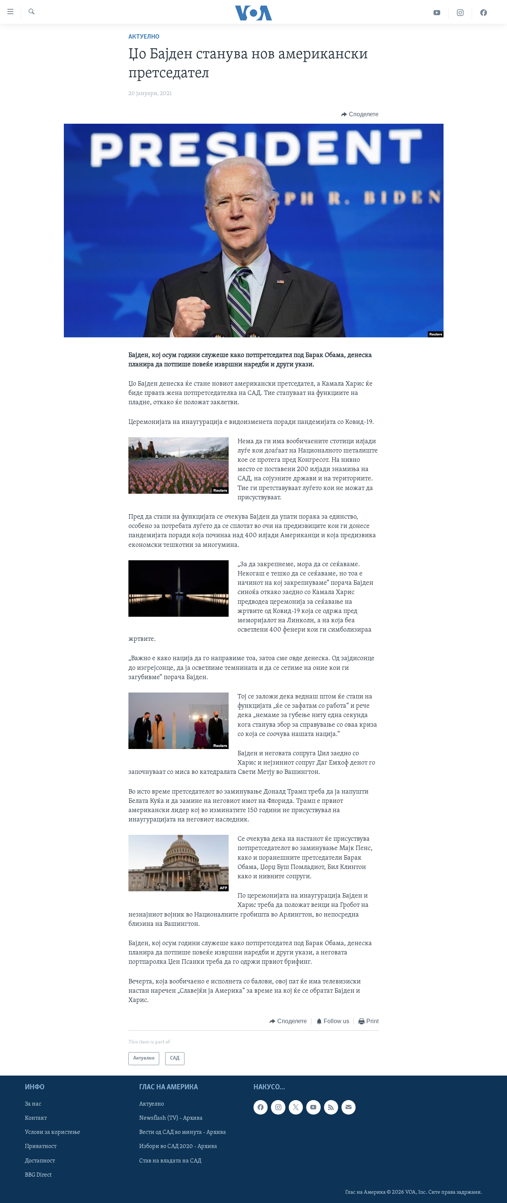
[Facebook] (483, 13)
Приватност (40, 1147)
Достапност (40, 1161)
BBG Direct (38, 1175)
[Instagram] (460, 13)
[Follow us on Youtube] (313, 1107)
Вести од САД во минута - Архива (182, 1132)
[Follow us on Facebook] (261, 1107)
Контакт (36, 1118)
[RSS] (331, 1107)
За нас (33, 1104)
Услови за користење (52, 1132)
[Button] (360, 114)
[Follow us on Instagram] (278, 1107)
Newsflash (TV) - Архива (171, 1118)
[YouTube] (437, 13)
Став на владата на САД (170, 1161)
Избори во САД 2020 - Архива (178, 1147)
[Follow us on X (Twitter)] (296, 1107)
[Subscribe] (348, 1107)
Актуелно (144, 37)
